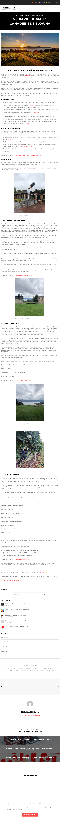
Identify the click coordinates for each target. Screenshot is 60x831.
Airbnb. (10, 139)
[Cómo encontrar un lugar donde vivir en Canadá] (2, 616)
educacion (39, 668)
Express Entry (25, 670)
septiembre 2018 (4, 651)
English (43, 2)
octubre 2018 (4, 646)
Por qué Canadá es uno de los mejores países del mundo (17, 621)
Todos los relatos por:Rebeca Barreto (30, 715)
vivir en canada (53, 671)
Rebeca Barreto (24, 15)
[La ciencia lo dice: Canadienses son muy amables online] (2, 610)
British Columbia (12, 668)
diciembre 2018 (4, 637)
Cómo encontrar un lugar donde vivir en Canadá (15, 615)
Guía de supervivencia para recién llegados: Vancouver (16, 626)
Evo (33, 123)
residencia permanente (17, 671)
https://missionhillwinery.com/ (22, 380)
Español (36, 2)
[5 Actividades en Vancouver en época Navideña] (2, 604)
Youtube (19, 580)
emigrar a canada (48, 668)
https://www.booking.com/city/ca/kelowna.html (27, 155)
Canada (21, 668)
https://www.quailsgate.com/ (22, 559)
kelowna (42, 670)
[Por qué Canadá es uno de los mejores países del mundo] (2, 621)
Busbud (32, 105)
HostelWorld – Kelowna (28, 146)
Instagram (4, 580)
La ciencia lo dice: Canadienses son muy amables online (17, 609)
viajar (45, 671)
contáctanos (41, 572)
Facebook (12, 580)
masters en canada (52, 670)
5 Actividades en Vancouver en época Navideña (15, 604)
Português (50, 2)
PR (8, 671)
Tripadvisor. (36, 112)
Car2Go (28, 123)
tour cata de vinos (31, 671)
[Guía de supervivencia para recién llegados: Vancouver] (2, 627)
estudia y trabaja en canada (11, 670)
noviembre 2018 (4, 642)
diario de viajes (29, 668)
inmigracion (34, 670)
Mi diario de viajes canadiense (30, 665)
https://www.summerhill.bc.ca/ (23, 275)
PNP (4, 671)
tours (39, 671)
